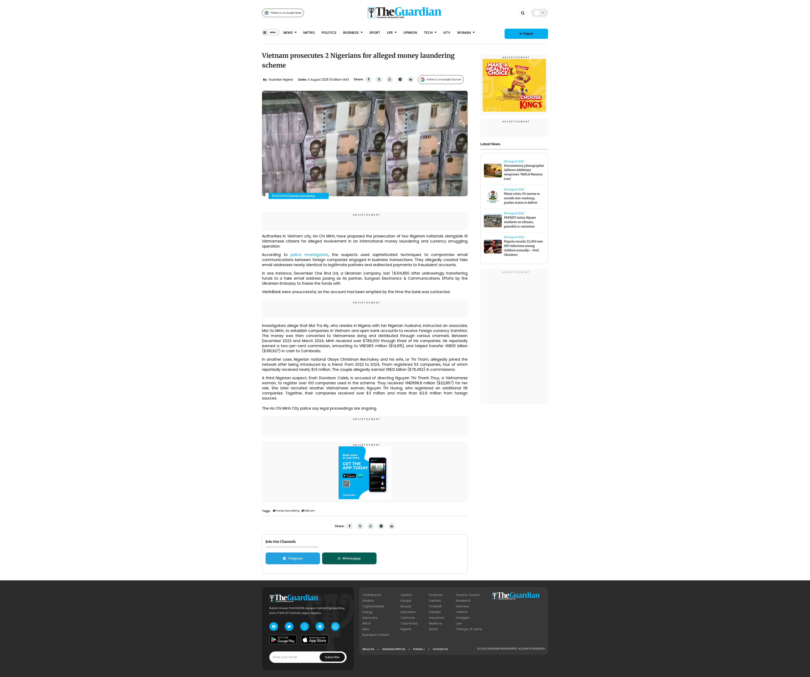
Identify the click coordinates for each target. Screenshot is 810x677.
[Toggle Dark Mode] (539, 12)
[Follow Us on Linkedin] (320, 626)
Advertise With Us (393, 649)
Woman (464, 32)
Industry (435, 612)
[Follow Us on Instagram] (304, 626)
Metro (309, 32)
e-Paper (526, 33)
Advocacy (369, 618)
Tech (428, 32)
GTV (446, 32)
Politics (329, 32)
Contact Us (440, 649)
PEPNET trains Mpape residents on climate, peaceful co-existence (520, 222)
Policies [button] (418, 649)
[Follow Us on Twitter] (289, 626)
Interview (462, 606)
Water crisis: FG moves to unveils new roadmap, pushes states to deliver (522, 198)
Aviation (368, 600)
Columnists (409, 623)
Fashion (435, 600)
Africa (366, 623)
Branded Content (375, 635)
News (288, 32)
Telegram (295, 558)
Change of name (469, 629)
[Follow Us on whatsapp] (335, 626)
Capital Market (373, 606)
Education (408, 612)
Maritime (435, 623)
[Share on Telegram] (400, 79)
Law (459, 623)
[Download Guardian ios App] (314, 639)
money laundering (287, 510)
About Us (368, 649)
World (433, 629)
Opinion (410, 32)
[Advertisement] (514, 337)
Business (351, 32)
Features (436, 595)
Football (435, 606)
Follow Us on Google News (286, 13)
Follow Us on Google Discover (444, 79)
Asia (365, 629)
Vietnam (309, 510)
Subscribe (332, 657)
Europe (406, 600)
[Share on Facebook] (368, 79)
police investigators (309, 254)
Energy (367, 612)
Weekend (463, 600)
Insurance (436, 618)
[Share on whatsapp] (389, 79)
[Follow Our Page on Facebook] (273, 626)
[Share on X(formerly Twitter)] (379, 79)
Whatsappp (351, 558)
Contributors (371, 595)
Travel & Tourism (468, 595)
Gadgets (463, 618)
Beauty (406, 606)
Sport (374, 32)
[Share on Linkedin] (410, 79)
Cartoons (408, 618)
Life (390, 32)
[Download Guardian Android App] (283, 639)
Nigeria (406, 629)
